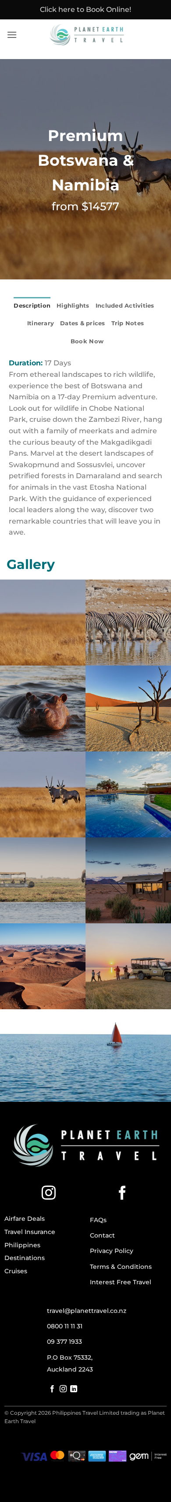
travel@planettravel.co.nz (86, 1310)
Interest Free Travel (120, 1282)
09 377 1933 (64, 1341)
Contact (102, 1235)
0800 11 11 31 (64, 1326)
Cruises (15, 1271)
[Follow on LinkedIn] (73, 1389)
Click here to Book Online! (85, 9)
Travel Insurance (29, 1231)
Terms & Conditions (121, 1266)
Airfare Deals (24, 1218)
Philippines (22, 1245)
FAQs (98, 1219)
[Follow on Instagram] (49, 1194)
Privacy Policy (111, 1250)
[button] (12, 34)
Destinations (24, 1257)
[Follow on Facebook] (122, 1194)
